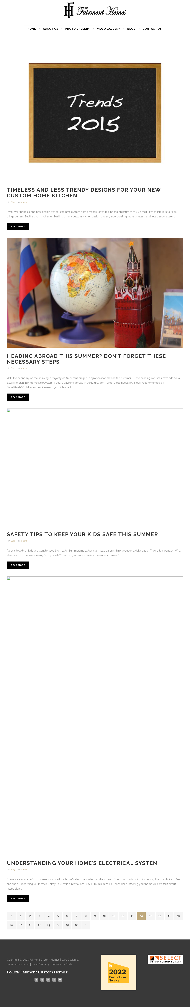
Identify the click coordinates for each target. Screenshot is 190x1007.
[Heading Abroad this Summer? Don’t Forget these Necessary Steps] (95, 293)
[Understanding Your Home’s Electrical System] (95, 715)
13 (132, 916)
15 (150, 916)
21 (30, 925)
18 (178, 916)
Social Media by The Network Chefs (52, 964)
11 (113, 916)
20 (20, 925)
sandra (23, 202)
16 (159, 916)
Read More (18, 226)
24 (58, 925)
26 (76, 925)
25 (67, 925)
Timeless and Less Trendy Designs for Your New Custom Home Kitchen (84, 193)
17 (169, 916)
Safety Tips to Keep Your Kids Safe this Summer (82, 534)
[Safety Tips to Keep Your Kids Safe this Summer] (95, 467)
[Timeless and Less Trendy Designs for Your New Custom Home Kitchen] (95, 113)
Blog (13, 202)
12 (123, 916)
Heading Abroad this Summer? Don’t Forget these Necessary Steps (86, 359)
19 (11, 925)
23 (48, 925)
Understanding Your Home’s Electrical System (82, 863)
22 (39, 925)
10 (104, 916)
